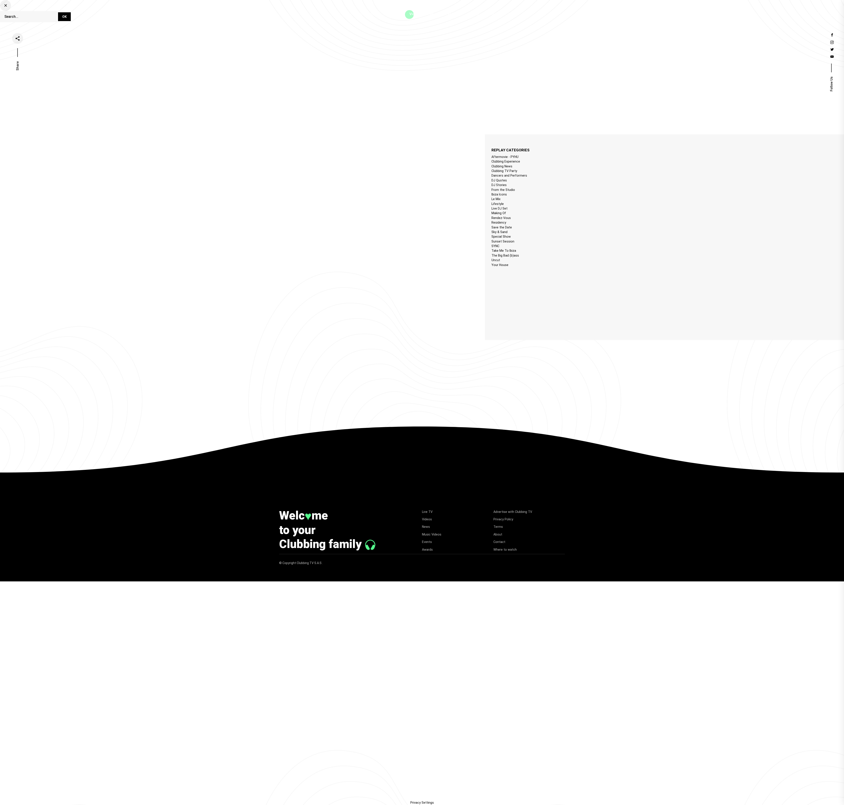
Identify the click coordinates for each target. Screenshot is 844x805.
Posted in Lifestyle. (275, 150)
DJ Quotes (499, 180)
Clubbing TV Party (504, 171)
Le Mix (495, 199)
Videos (414, 14)
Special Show (501, 236)
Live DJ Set (499, 208)
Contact (499, 542)
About (497, 534)
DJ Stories (499, 185)
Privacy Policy (503, 519)
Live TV (395, 14)
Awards (427, 549)
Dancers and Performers (509, 175)
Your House (499, 265)
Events (473, 14)
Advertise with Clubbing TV (512, 512)
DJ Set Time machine (364, 14)
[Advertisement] (526, 299)
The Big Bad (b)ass (505, 255)
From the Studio (503, 190)
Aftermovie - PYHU (504, 157)
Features (453, 14)
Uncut (495, 260)
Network (493, 14)
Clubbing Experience (505, 161)
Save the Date (501, 227)
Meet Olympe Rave (278, 145)
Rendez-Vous (501, 218)
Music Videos (431, 534)
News (433, 14)
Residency (498, 222)
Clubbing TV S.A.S (309, 563)
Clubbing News (501, 166)
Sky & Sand (499, 232)
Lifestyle (497, 204)
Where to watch (505, 549)
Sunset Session (502, 241)
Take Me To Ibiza (503, 250)
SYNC (495, 246)
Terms (498, 526)
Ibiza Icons (499, 194)
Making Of (498, 213)
